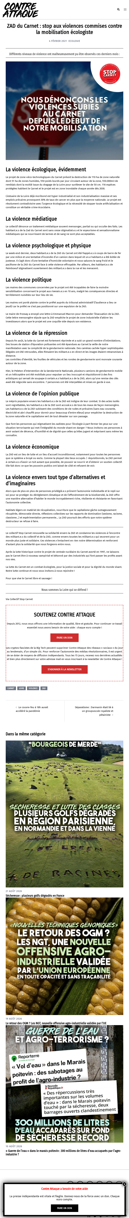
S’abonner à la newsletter (64, 669)
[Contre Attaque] (20, 9)
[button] (118, 9)
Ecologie (74, 41)
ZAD (44, 688)
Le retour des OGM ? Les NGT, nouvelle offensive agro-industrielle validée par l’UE (56, 1023)
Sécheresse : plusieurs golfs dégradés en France (35, 896)
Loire (21, 688)
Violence (33, 688)
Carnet (10, 688)
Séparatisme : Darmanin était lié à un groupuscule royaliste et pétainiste (94, 711)
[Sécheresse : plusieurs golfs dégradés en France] (64, 813)
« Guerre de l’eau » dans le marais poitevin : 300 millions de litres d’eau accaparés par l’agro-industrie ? (63, 1152)
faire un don (64, 637)
